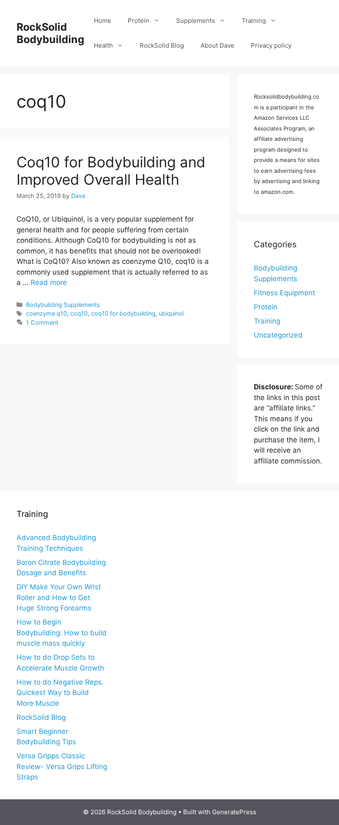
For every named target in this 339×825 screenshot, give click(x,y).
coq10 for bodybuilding (123, 313)
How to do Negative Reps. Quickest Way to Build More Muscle (60, 692)
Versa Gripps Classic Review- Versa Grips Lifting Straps (62, 766)
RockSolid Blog (162, 45)
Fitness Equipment (284, 293)
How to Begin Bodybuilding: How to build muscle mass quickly (62, 632)
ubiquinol (171, 313)
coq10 (79, 313)
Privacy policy (271, 45)
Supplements (195, 20)
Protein (138, 20)
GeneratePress (234, 812)
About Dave (217, 45)
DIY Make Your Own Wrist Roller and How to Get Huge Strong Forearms (59, 597)
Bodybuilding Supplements (63, 304)
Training (254, 20)
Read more (49, 282)
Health (103, 45)
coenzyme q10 (46, 313)
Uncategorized (278, 335)
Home (102, 20)
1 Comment (42, 322)
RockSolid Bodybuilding (50, 33)
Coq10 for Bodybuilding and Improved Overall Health (111, 170)
